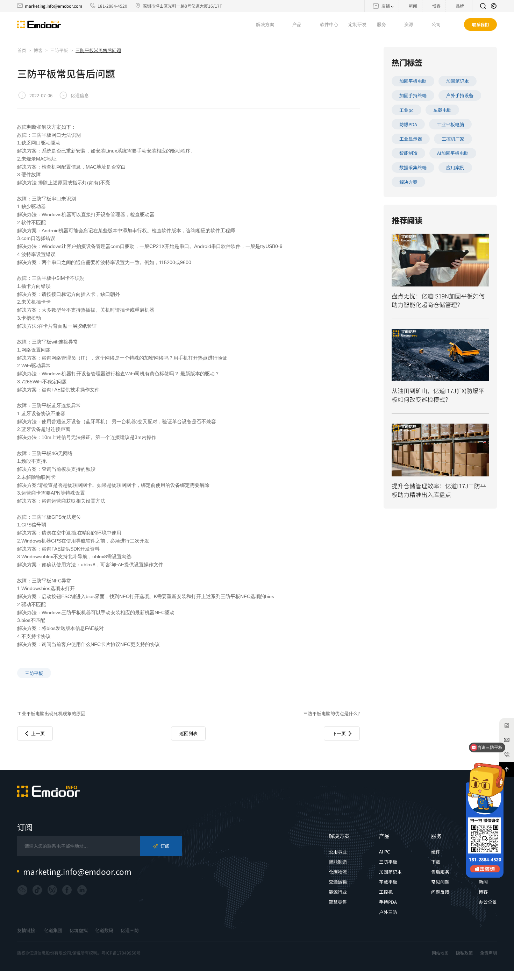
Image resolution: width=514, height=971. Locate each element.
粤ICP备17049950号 (121, 953)
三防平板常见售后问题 (98, 50)
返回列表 (188, 733)
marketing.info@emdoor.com (53, 6)
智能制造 (408, 153)
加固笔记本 (457, 81)
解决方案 (408, 182)
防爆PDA (408, 124)
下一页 (339, 733)
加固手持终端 (413, 95)
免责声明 (488, 953)
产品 (384, 835)
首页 (21, 50)
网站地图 (440, 953)
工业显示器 (410, 138)
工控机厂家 (453, 138)
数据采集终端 (413, 167)
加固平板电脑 (413, 81)
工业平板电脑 (450, 124)
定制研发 (357, 24)
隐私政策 (464, 953)
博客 (38, 50)
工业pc (406, 110)
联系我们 (480, 24)
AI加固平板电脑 (453, 153)
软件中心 (329, 24)
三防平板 (59, 50)
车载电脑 (442, 110)
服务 (436, 835)
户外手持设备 (459, 95)
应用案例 (455, 167)
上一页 (38, 733)
